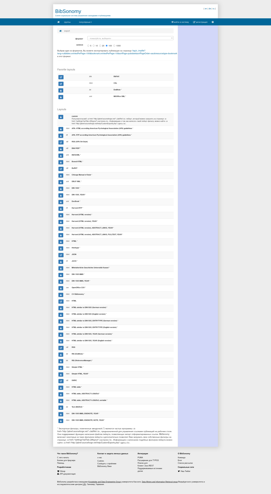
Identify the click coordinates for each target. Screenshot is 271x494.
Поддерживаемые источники (150, 468)
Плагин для (142, 463)
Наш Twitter (185, 471)
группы (67, 21)
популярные (84, 21)
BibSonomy (68, 11)
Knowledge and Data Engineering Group (104, 482)
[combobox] (130, 38)
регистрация (201, 21)
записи (79, 44)
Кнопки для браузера (66, 460)
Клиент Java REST (146, 466)
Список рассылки (185, 463)
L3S (84, 484)
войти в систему (181, 21)
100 (110, 45)
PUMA (140, 458)
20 (103, 45)
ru (214, 8)
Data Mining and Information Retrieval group (160, 482)
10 (97, 45)
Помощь (60, 463)
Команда (181, 458)
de (210, 8)
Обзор (62, 471)
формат (79, 38)
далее (140, 471)
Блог (180, 460)
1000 (118, 45)
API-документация (68, 474)
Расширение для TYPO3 (148, 460)
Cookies (100, 461)
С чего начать (63, 458)
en (206, 8)
